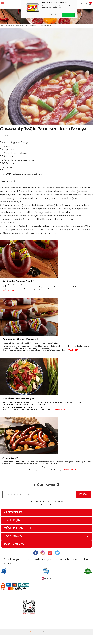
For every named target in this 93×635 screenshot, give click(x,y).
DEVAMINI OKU (8, 291)
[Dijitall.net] (46, 579)
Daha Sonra (55, 15)
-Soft (32, 632)
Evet (68, 15)
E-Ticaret (39, 632)
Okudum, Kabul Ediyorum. (48, 501)
